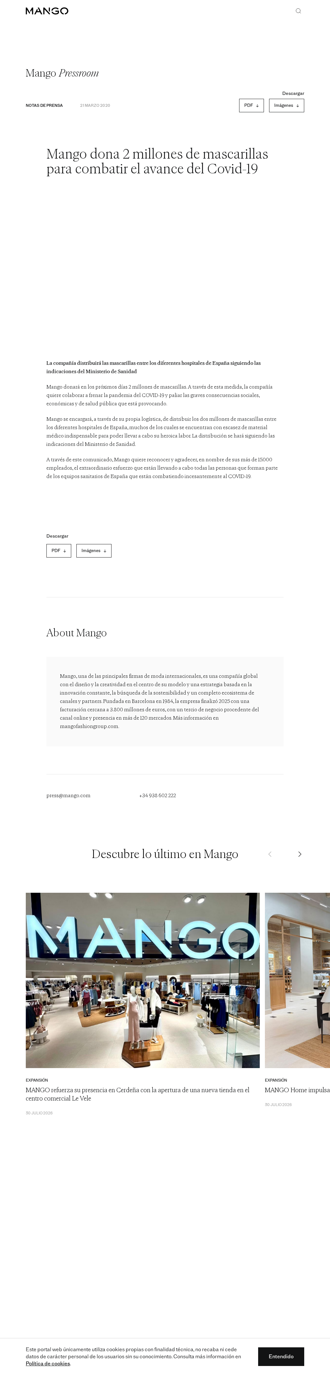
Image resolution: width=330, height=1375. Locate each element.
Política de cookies (48, 1363)
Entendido (281, 1356)
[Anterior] (270, 855)
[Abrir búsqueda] (298, 11)
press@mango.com (68, 795)
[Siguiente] (299, 855)
